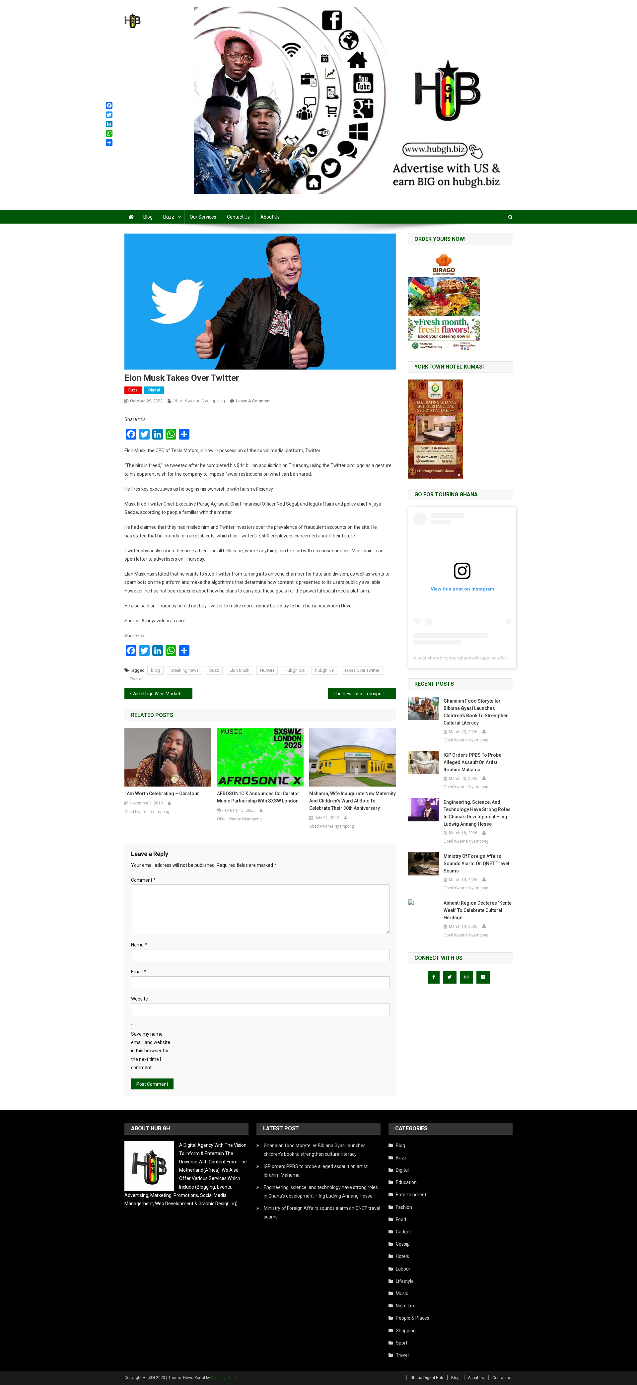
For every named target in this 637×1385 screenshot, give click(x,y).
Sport (401, 1343)
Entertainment (411, 1194)
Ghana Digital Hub (426, 1377)
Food (401, 1219)
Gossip (403, 1244)
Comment (143, 880)
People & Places (412, 1318)
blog (155, 670)
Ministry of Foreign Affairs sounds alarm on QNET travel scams (476, 863)
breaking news (185, 670)
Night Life (406, 1305)
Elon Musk (239, 670)
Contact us (238, 217)
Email (138, 971)
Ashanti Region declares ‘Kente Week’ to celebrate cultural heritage (478, 910)
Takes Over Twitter (361, 670)
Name (139, 944)
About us (270, 217)
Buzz (168, 217)
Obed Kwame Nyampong (199, 400)
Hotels (402, 1256)
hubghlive (324, 670)
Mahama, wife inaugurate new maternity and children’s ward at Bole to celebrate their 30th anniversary (352, 801)
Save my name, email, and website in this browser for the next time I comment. (150, 1050)
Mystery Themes (226, 1377)
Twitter (136, 678)
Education (406, 1182)
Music (402, 1293)
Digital (154, 390)
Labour (403, 1269)
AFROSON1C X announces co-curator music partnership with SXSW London (258, 797)
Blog (148, 217)
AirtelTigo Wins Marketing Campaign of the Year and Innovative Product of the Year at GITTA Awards (162, 693)
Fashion (404, 1207)
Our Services (203, 217)
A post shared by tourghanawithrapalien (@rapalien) (468, 657)
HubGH (267, 670)
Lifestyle (405, 1281)
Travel (402, 1355)
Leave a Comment (253, 400)
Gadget (403, 1231)
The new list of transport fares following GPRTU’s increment (364, 693)
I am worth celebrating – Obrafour (161, 793)
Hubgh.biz (295, 670)
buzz (214, 670)
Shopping (406, 1330)
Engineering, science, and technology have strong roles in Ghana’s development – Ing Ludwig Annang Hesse (477, 813)
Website (139, 999)
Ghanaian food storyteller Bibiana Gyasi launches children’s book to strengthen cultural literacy (476, 712)
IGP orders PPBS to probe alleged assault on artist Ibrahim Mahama (472, 762)
